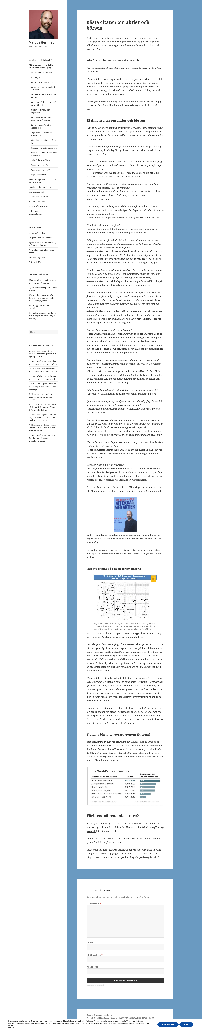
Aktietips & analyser (38, 233)
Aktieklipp (35, 77)
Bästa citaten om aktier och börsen (43, 96)
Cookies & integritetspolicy (98, 1015)
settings (11, 1028)
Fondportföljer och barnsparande (37, 181)
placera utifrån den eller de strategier (130, 711)
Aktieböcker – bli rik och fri (41, 60)
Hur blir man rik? (36, 192)
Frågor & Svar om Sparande (41, 237)
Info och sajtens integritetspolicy (116, 1023)
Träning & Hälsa (36, 262)
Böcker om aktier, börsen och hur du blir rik (44, 103)
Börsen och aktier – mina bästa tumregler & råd (42, 119)
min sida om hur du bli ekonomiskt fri (107, 94)
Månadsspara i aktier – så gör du (44, 141)
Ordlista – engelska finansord (44, 148)
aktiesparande (135, 79)
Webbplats (92, 967)
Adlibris (111, 538)
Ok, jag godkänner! (168, 1024)
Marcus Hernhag (42, 42)
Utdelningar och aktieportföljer (36, 212)
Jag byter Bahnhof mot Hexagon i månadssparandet (42, 438)
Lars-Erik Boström (115, 468)
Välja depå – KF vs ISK (40, 170)
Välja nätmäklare (38, 174)
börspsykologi (142, 857)
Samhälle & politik (37, 257)
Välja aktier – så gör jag (41, 165)
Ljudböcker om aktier (38, 196)
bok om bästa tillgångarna (119, 86)
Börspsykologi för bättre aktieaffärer (41, 126)
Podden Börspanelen (38, 201)
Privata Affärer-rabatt (39, 206)
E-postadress (95, 955)
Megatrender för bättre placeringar (41, 134)
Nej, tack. (186, 1024)
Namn (91, 942)
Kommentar (94, 903)
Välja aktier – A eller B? (41, 160)
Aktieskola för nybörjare (41, 72)
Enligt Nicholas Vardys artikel (114, 749)
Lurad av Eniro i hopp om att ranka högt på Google (42, 386)
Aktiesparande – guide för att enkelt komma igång (41, 66)
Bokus (124, 538)
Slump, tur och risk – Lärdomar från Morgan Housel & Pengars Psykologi (43, 316)
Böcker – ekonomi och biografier (40, 111)
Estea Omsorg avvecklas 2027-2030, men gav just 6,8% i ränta (42, 417)
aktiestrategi (116, 857)
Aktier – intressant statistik (42, 82)
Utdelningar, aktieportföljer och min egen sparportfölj (42, 354)
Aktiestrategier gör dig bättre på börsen (44, 88)
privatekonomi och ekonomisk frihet (131, 90)
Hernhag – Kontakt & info (40, 187)
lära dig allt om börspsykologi (124, 176)
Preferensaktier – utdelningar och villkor (44, 154)
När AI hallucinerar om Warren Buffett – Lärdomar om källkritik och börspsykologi (43, 298)
